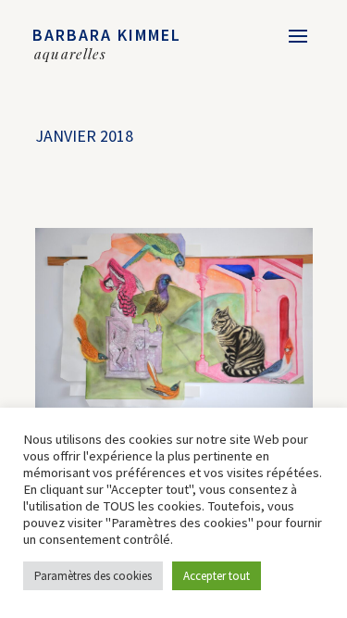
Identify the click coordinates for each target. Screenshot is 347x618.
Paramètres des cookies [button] (93, 576)
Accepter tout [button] (216, 576)
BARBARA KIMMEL (106, 34)
